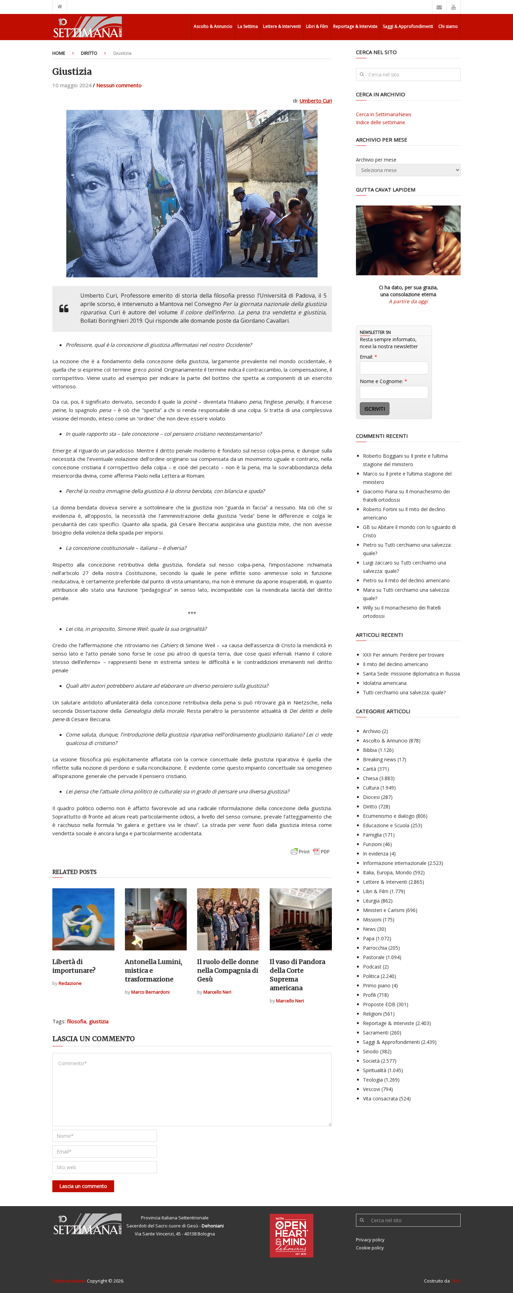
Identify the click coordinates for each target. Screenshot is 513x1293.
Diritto (89, 53)
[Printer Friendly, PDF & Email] (310, 855)
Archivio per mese (376, 159)
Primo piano (377, 985)
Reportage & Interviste (355, 26)
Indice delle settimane (380, 122)
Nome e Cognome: (383, 381)
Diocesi (371, 797)
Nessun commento (119, 85)
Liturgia (371, 900)
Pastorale (374, 957)
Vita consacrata (380, 1098)
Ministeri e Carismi (383, 910)
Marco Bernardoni (150, 992)
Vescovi (371, 1089)
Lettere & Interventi (282, 26)
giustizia (99, 1021)
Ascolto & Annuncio (213, 26)
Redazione (70, 983)
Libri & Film (317, 26)
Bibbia (370, 750)
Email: (368, 356)
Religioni (372, 1013)
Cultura (371, 787)
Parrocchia (375, 947)
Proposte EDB (379, 1004)
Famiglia (372, 834)
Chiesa (370, 778)
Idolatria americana (385, 683)
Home (58, 53)
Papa (368, 938)
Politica (371, 976)
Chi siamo (448, 26)
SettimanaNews (69, 1281)
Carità (369, 768)
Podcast (372, 966)
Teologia (373, 1079)
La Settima (248, 26)
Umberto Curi (315, 100)
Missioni (372, 919)
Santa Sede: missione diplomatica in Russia (411, 673)
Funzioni (372, 844)
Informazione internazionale (394, 863)
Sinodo (371, 1051)
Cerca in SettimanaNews (383, 114)
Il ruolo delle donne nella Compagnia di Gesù (228, 970)
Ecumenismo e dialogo (389, 816)
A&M (456, 1281)
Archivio (372, 731)
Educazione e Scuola (386, 825)
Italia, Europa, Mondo (387, 872)
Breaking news (379, 759)
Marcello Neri (217, 992)
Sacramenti (375, 1032)
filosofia (76, 1021)
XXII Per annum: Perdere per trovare (403, 654)
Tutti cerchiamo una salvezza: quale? (404, 692)
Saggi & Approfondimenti (408, 26)
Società (371, 1060)
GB (366, 527)
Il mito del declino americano (417, 580)
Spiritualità (374, 1070)
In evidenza (375, 853)
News (369, 929)
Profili (369, 995)
